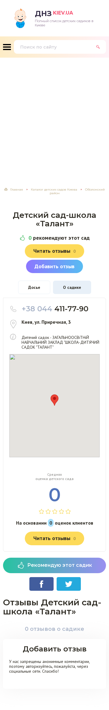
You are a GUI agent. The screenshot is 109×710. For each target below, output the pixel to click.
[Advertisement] (54, 115)
